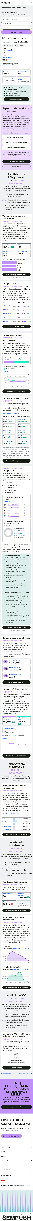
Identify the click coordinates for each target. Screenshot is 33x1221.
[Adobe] (3, 1180)
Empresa (3, 1151)
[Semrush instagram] (3, 1175)
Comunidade (4, 1160)
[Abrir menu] (31, 2)
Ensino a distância (8, 45)
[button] (24, 15)
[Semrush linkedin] (1, 1175)
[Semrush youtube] (7, 1175)
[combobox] (14, 27)
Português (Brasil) (6, 1169)
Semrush (3, 1143)
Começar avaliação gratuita (11, 1136)
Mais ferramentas (6, 1147)
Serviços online (19, 45)
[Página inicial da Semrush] (5, 3)
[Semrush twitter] (11, 1175)
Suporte (3, 1156)
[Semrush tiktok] (5, 1175)
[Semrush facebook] (9, 1175)
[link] (8, 7)
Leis (2, 1164)
